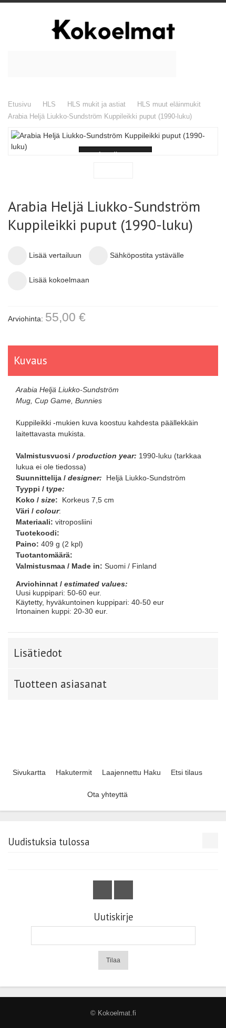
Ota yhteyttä (107, 794)
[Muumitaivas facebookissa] (103, 890)
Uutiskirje (113, 917)
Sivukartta (29, 772)
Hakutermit (74, 772)
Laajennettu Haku (131, 772)
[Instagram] (123, 890)
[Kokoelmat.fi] (113, 29)
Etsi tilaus (186, 772)
